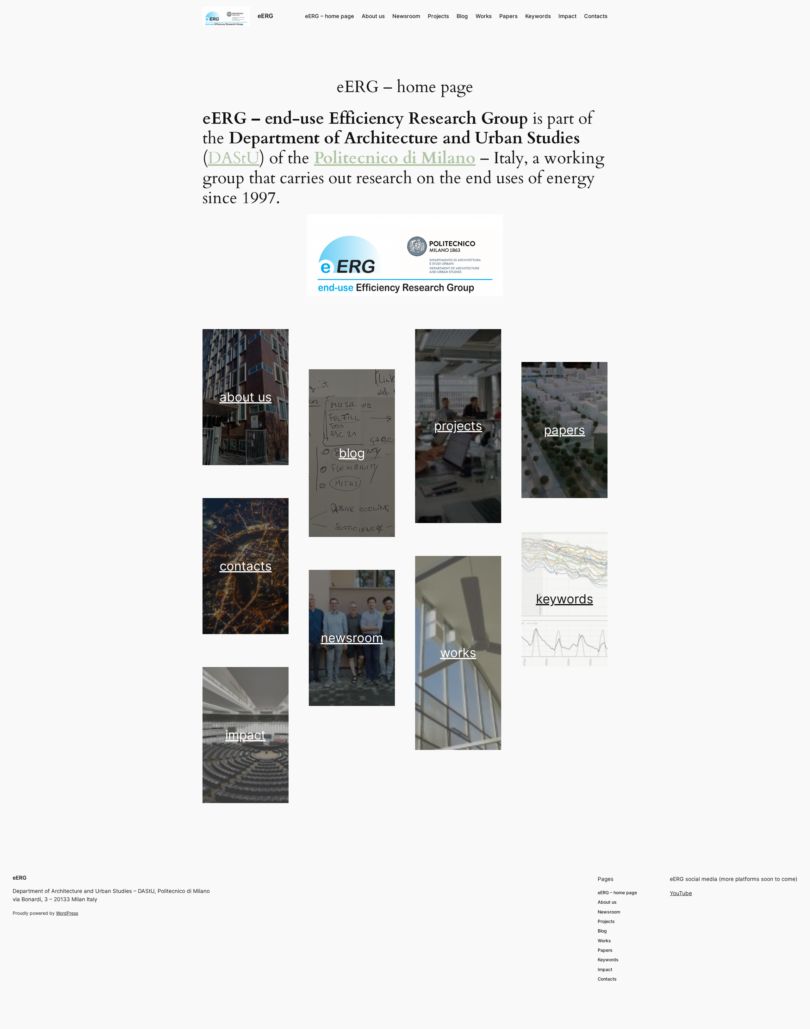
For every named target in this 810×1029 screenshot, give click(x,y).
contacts (246, 566)
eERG (265, 16)
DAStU (233, 158)
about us (246, 397)
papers (564, 430)
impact (245, 735)
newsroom (352, 637)
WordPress (67, 913)
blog (352, 453)
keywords (564, 599)
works (458, 652)
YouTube (681, 893)
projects (458, 425)
